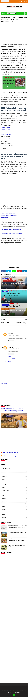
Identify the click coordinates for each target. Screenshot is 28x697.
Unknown (10, 334)
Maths (3, 495)
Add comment (8, 361)
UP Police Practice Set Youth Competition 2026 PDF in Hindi (16, 539)
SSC (2, 512)
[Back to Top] (14, 695)
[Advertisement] (14, 33)
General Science (5, 130)
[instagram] (26, 1)
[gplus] (24, 1)
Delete (12, 340)
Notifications (4, 501)
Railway (3, 506)
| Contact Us (23, 690)
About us (17, 690)
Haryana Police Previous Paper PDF (11, 234)
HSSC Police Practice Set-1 (8, 213)
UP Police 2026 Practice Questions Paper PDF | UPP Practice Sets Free (13, 284)
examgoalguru (10, 690)
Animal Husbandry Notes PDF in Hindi (17, 532)
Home (3, 13)
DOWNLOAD (4, 476)
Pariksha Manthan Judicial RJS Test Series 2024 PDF (14, 311)
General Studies (5, 127)
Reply (9, 340)
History (3, 487)
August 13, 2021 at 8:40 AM (13, 335)
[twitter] (22, 1)
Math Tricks (4, 493)
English (3, 479)
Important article (5, 490)
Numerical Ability (6, 139)
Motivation (4, 498)
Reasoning (4, 509)
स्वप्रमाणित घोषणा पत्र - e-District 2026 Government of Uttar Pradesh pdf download (17, 527)
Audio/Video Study (6, 468)
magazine (4, 517)
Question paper (9, 21)
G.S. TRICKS (4, 482)
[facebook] (19, 1)
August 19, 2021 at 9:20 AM (13, 348)
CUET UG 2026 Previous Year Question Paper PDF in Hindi (13, 297)
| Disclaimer (17, 692)
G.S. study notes (5, 484)
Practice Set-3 (5, 218)
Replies (9, 343)
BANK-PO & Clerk (5, 471)
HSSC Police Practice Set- (8, 215)
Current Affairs (5, 473)
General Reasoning (6, 134)
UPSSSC (3, 514)
